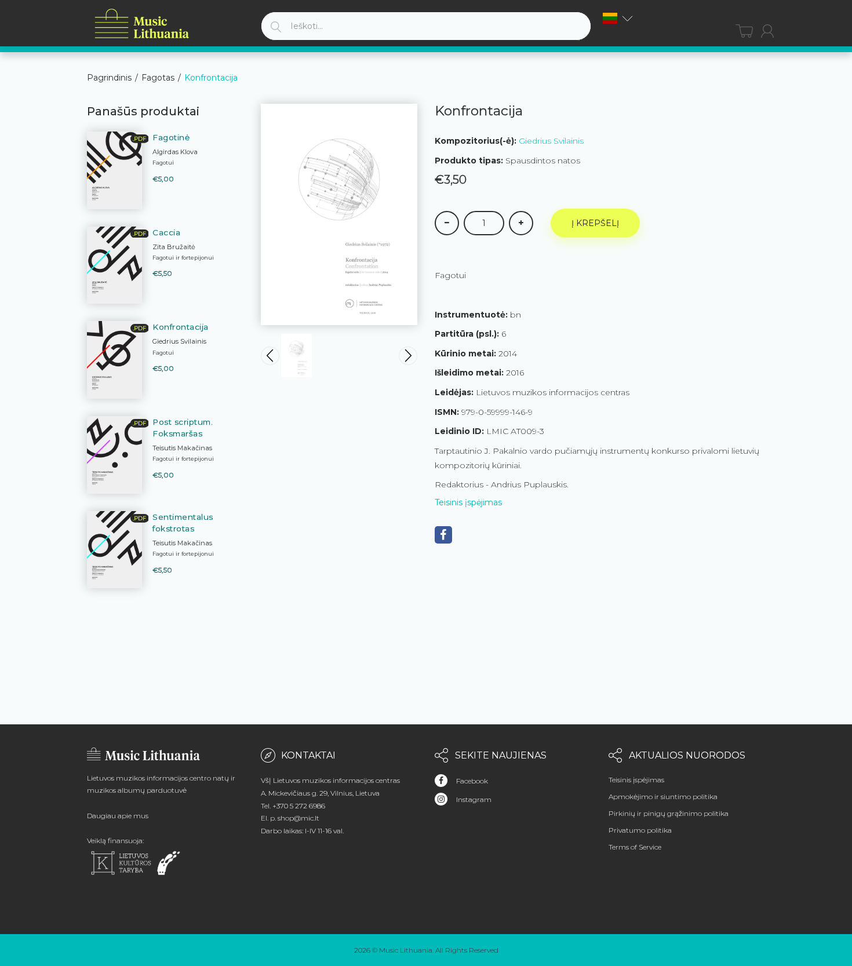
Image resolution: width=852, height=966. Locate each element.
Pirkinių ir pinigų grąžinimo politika (669, 813)
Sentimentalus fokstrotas (182, 522)
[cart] (744, 31)
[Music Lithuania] (142, 24)
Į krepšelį (595, 223)
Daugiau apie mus (117, 815)
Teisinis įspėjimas (468, 502)
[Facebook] (443, 535)
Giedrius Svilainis (551, 141)
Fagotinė (171, 137)
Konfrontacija (180, 326)
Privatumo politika (640, 830)
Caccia (166, 232)
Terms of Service (635, 847)
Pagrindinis (109, 77)
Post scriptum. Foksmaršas (182, 427)
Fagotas (157, 77)
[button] (618, 18)
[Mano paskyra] (767, 31)
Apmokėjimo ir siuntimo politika (663, 796)
